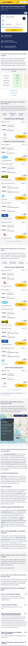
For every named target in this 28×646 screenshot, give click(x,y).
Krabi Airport (20, 543)
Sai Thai (17, 541)
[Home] (8, 2)
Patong (17, 415)
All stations (14, 95)
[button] (17, 437)
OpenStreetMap (21, 442)
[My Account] (17, 2)
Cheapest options (14, 90)
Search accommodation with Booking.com (12, 27)
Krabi (25, 415)
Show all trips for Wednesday (14, 241)
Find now (20, 136)
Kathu (11, 541)
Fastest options (14, 92)
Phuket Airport (6, 543)
